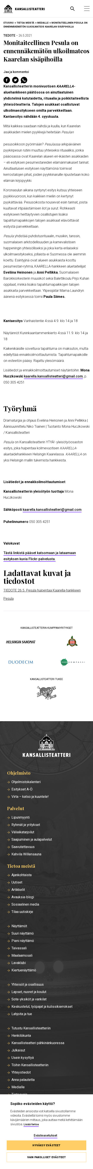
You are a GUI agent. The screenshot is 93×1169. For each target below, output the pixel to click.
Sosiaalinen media (25, 904)
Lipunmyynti (20, 817)
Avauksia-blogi (22, 897)
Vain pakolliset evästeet (46, 1157)
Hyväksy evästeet (46, 1145)
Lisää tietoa (31, 1124)
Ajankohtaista (21, 875)
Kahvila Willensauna (26, 854)
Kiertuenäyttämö (23, 970)
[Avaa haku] (72, 8)
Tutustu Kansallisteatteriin (31, 1028)
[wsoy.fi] (72, 642)
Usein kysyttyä (22, 1058)
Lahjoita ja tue (21, 1014)
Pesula (8, 599)
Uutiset (16, 882)
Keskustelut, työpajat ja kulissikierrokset (41, 1007)
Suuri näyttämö (22, 933)
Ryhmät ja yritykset (25, 825)
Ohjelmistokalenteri (26, 782)
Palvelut (15, 808)
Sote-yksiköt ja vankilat (28, 999)
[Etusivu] (46, 746)
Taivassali (19, 948)
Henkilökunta (21, 1036)
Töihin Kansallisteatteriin (29, 1065)
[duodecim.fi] (20, 662)
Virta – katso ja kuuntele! (30, 797)
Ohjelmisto (18, 773)
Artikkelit (18, 890)
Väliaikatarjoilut (22, 832)
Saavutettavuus (23, 847)
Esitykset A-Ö (21, 789)
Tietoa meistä (25, 22)
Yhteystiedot (21, 1072)
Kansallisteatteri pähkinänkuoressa (37, 1043)
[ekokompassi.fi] (72, 662)
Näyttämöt (19, 926)
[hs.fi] (20, 642)
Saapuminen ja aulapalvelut (31, 840)
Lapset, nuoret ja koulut (28, 992)
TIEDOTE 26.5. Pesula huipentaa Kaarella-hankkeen (42, 590)
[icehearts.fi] (46, 693)
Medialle (42, 22)
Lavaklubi (18, 963)
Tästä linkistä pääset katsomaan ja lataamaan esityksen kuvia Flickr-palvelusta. (39, 556)
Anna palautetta (23, 1080)
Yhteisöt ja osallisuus (27, 985)
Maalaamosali (21, 956)
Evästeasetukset (45, 1135)
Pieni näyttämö (22, 941)
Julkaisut (18, 1050)
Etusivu (8, 22)
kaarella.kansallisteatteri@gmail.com (53, 376)
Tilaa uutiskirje (22, 912)
